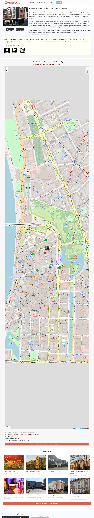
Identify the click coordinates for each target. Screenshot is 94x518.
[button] (47, 247)
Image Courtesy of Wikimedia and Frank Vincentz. (35, 497)
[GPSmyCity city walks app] (12, 2)
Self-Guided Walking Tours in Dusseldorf (35, 39)
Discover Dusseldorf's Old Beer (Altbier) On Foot (18, 440)
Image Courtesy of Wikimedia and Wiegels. (34, 474)
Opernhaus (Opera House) (54, 495)
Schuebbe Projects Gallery (10, 471)
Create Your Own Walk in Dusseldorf (40, 517)
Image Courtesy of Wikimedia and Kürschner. (78, 499)
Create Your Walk (41, 2)
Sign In (59, 2)
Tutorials (50, 2)
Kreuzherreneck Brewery (9, 495)
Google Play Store (21, 41)
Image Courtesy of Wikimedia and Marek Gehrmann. (39, 34)
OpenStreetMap (81, 428)
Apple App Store (11, 41)
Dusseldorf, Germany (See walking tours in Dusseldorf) (26, 434)
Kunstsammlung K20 (52, 471)
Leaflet (74, 428)
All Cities (32, 2)
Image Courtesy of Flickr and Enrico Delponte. (12, 474)
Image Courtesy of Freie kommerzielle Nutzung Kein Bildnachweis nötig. (13, 498)
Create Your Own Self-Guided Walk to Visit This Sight (47, 65)
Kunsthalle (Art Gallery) (31, 495)
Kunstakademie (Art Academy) (33, 471)
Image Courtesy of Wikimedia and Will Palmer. (56, 474)
